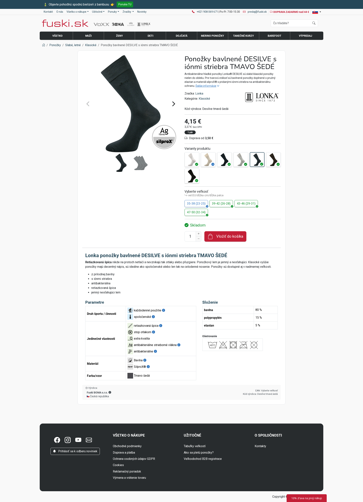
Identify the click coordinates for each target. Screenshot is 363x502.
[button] (110, 392)
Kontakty (260, 446)
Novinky (142, 11)
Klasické (204, 98)
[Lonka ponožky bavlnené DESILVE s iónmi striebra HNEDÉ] (273, 159)
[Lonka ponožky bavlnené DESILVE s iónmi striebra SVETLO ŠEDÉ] (240, 159)
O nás (59, 11)
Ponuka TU (124, 4)
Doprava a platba (124, 452)
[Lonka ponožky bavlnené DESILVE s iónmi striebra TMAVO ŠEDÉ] (257, 160)
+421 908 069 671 (208, 11)
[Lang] (316, 12)
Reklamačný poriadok (127, 471)
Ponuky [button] (112, 11)
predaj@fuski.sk (257, 11)
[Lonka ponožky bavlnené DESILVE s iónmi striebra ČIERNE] (192, 176)
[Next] (173, 104)
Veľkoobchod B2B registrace (203, 459)
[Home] (43, 45)
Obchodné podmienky (127, 446)
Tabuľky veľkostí (195, 446)
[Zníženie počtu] (198, 239)
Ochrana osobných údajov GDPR (134, 459)
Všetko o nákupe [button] (76, 11)
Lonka (199, 93)
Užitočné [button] (97, 11)
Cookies (118, 465)
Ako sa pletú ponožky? (199, 452)
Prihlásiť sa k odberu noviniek (77, 451)
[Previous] (88, 104)
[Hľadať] (314, 23)
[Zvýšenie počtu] (198, 234)
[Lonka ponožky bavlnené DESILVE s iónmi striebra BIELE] (192, 159)
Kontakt (48, 11)
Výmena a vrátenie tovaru (129, 477)
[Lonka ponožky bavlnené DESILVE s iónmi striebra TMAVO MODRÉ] (224, 159)
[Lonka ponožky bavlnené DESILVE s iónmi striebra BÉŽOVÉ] (208, 159)
